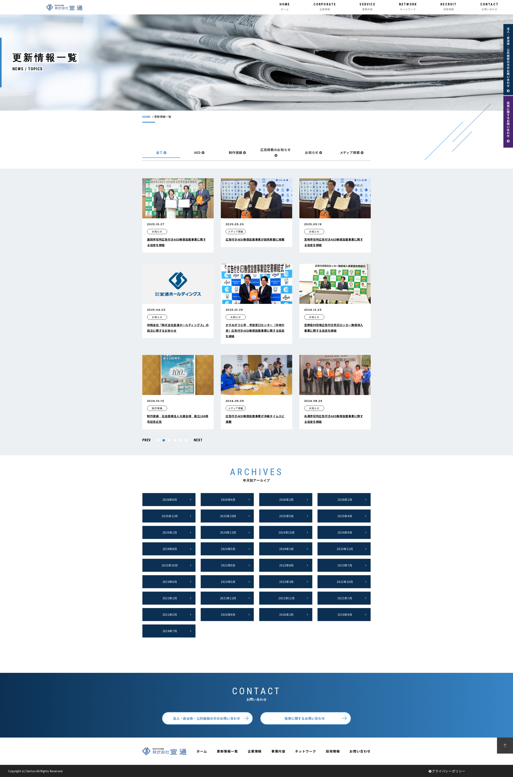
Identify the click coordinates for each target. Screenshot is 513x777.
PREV (146, 440)
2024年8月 (170, 549)
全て (159, 152)
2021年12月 (228, 598)
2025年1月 (170, 532)
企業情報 (255, 751)
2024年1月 (286, 549)
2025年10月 (228, 516)
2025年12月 (170, 516)
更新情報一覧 (227, 751)
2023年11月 (345, 549)
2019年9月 (344, 615)
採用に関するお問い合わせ (305, 718)
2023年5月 (228, 582)
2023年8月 (286, 565)
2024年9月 (344, 532)
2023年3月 (286, 582)
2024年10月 (286, 532)
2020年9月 (228, 615)
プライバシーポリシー (448, 771)
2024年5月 (228, 549)
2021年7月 (344, 598)
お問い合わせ (360, 751)
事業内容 (278, 751)
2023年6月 (170, 582)
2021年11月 (286, 598)
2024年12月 (228, 532)
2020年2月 (286, 615)
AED (197, 152)
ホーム (202, 751)
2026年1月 (344, 500)
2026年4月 (228, 500)
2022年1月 (170, 598)
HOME (146, 117)
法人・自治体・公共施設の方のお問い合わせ (206, 718)
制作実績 (235, 152)
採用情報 (333, 751)
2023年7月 (344, 565)
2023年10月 (170, 565)
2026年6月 (170, 500)
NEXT (198, 440)
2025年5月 (286, 516)
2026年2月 (286, 500)
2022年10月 (345, 582)
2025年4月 (344, 516)
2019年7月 (170, 631)
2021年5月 (170, 615)
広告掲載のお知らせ (275, 149)
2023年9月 (228, 565)
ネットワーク (305, 751)
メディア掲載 (350, 152)
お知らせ (311, 152)
